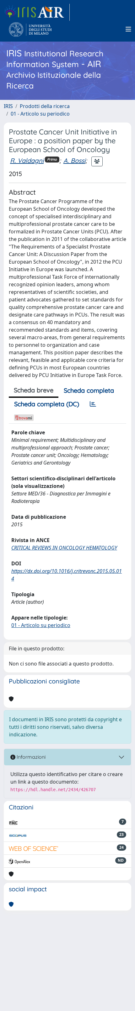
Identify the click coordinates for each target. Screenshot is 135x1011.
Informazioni (30, 757)
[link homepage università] (30, 29)
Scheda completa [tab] (89, 390)
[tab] (92, 404)
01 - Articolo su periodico (40, 113)
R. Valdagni (27, 160)
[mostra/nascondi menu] (128, 29)
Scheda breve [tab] (33, 390)
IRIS (8, 106)
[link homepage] (37, 12)
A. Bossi (74, 160)
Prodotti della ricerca (45, 106)
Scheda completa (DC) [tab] (46, 404)
